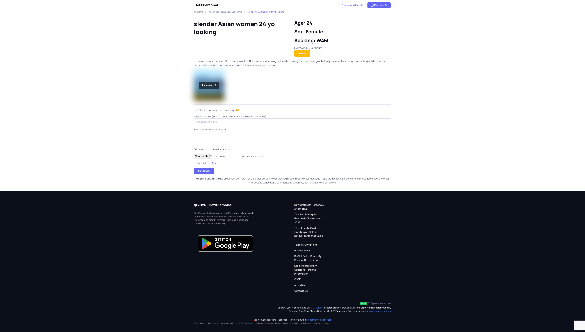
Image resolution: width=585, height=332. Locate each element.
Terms (215, 163)
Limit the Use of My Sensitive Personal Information (305, 269)
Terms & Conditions (305, 244)
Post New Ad (380, 5)
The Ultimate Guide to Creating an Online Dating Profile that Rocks (309, 232)
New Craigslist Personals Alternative (309, 206)
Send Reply (204, 170)
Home (200, 11)
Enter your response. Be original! (210, 129)
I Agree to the (207, 163)
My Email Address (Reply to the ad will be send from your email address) (230, 116)
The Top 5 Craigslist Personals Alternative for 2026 (309, 218)
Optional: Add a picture (252, 156)
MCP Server (316, 307)
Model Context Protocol (318, 319)
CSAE (297, 279)
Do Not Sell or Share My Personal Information (307, 258)
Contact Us (301, 290)
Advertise (300, 285)
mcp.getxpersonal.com (379, 311)
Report (302, 53)
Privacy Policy (302, 250)
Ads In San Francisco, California (225, 11)
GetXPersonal (206, 5)
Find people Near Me (352, 5)
